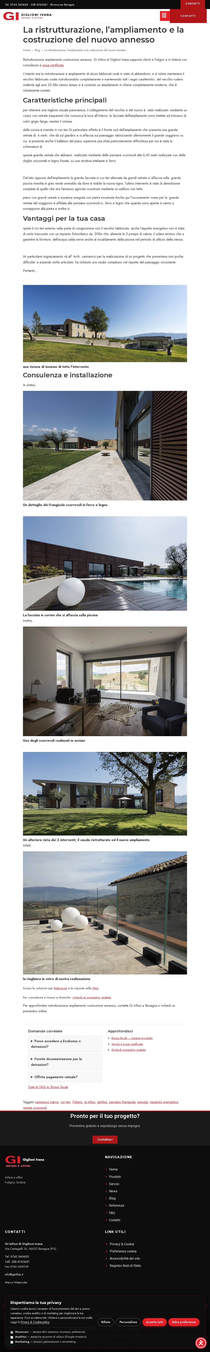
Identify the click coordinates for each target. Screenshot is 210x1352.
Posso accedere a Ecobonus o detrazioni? (56, 1044)
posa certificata (53, 65)
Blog (37, 50)
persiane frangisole (122, 1102)
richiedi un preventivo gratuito (92, 997)
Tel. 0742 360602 (17, 1256)
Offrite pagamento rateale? (56, 1077)
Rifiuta (105, 1322)
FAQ (95, 988)
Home (26, 50)
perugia (142, 1102)
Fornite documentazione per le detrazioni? (56, 1062)
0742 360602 (19, 5)
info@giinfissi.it (14, 1274)
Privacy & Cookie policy (35, 1322)
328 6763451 (39, 5)
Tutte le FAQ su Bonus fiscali (48, 1087)
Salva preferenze (184, 1322)
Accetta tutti (154, 1322)
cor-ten (65, 1102)
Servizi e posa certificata (127, 1044)
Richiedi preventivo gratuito (129, 1050)
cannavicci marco (46, 1102)
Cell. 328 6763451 (17, 1261)
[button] (165, 16)
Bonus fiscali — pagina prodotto (132, 1038)
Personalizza (128, 1322)
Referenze (60, 988)
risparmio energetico (164, 1102)
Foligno (77, 1102)
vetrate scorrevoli (35, 1107)
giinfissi (102, 1102)
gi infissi (89, 1102)
